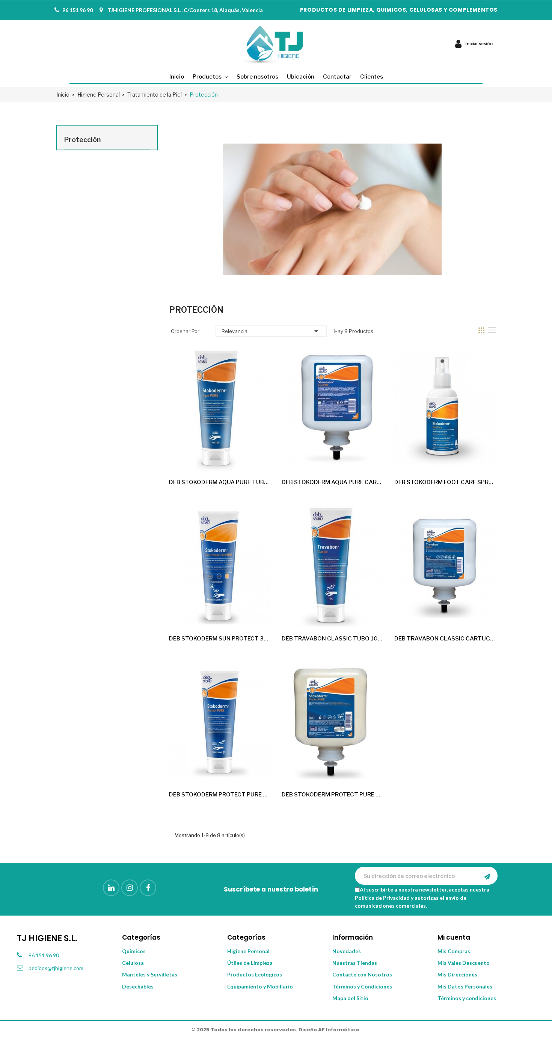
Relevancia (271, 331)
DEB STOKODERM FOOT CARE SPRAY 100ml (445, 482)
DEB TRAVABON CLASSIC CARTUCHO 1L (445, 638)
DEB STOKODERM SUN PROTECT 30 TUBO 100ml (219, 638)
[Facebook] (148, 887)
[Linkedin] (111, 887)
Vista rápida (258, 459)
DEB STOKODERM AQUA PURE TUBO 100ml (219, 482)
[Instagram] (129, 887)
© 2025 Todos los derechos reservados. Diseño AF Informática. (276, 1029)
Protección (82, 140)
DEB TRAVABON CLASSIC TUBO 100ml (332, 638)
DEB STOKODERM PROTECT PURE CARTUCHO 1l (332, 794)
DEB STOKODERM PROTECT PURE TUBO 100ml (219, 794)
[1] (487, 876)
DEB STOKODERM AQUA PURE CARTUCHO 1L (332, 482)
